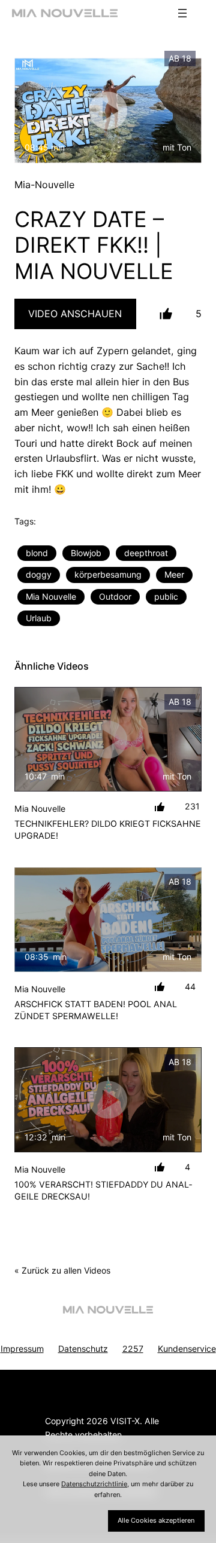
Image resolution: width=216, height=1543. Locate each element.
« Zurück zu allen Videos (62, 1270)
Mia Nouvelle (51, 596)
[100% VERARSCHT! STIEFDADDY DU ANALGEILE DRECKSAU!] (108, 1099)
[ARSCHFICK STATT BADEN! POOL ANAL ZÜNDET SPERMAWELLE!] (108, 920)
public (166, 596)
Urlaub (39, 618)
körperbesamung (108, 574)
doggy (39, 574)
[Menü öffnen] (182, 13)
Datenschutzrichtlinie (94, 1484)
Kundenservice (187, 1348)
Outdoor (115, 596)
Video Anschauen (75, 314)
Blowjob (86, 553)
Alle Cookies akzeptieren (156, 1520)
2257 (132, 1348)
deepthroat (146, 553)
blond (37, 553)
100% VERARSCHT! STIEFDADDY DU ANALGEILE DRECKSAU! (103, 1190)
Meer (174, 574)
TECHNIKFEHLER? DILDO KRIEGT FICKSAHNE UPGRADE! (107, 829)
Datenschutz (83, 1348)
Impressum (22, 1348)
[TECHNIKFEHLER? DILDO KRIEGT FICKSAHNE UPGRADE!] (108, 739)
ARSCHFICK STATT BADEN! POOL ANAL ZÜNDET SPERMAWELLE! (95, 1010)
